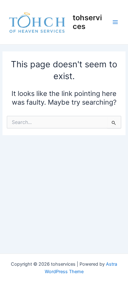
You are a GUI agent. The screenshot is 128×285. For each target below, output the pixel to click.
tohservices (87, 22)
